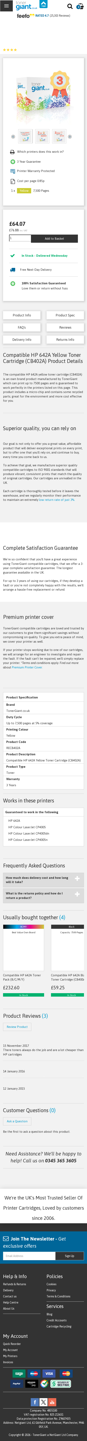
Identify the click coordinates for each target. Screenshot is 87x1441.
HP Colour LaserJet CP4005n (28, 839)
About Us (8, 1308)
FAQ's (22, 327)
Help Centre (10, 1302)
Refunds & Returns (14, 1284)
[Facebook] (35, 1402)
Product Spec (65, 315)
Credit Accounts (57, 1320)
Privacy (51, 1290)
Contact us (10, 1296)
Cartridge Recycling (59, 1326)
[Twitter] (43, 1402)
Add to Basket (54, 238)
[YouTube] (52, 1402)
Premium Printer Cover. (27, 667)
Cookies (51, 1284)
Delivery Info (21, 339)
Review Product (17, 1027)
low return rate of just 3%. (57, 499)
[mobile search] (70, 7)
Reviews (65, 327)
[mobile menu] (6, 6)
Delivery (8, 1290)
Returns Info (65, 339)
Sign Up (69, 1256)
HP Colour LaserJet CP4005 (27, 827)
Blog (49, 1314)
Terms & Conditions (58, 1296)
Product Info (22, 315)
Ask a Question (17, 1121)
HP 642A (14, 820)
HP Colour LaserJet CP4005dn (28, 833)
